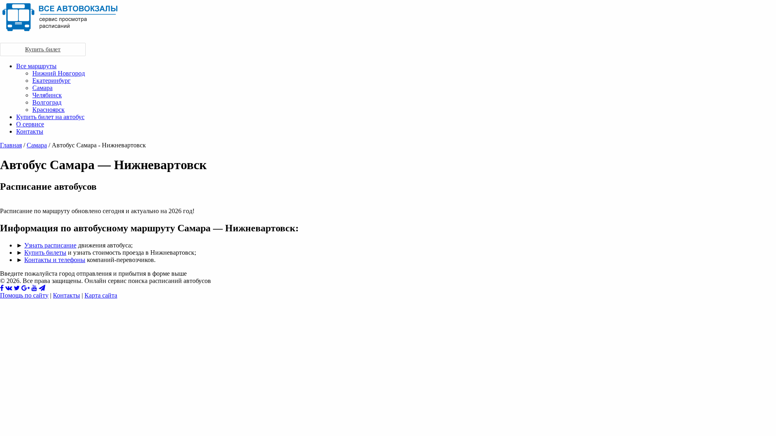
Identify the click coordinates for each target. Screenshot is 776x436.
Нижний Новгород (58, 73)
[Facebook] (2, 288)
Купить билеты (45, 252)
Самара (42, 87)
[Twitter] (17, 288)
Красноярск (48, 109)
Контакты (29, 131)
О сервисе (30, 124)
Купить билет (43, 49)
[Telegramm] (42, 288)
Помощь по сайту (24, 295)
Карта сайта (100, 295)
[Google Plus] (25, 288)
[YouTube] (34, 288)
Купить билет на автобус (50, 116)
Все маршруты (36, 66)
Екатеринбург (51, 80)
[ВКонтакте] (8, 288)
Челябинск (47, 95)
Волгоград (46, 102)
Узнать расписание (50, 245)
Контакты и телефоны (54, 259)
